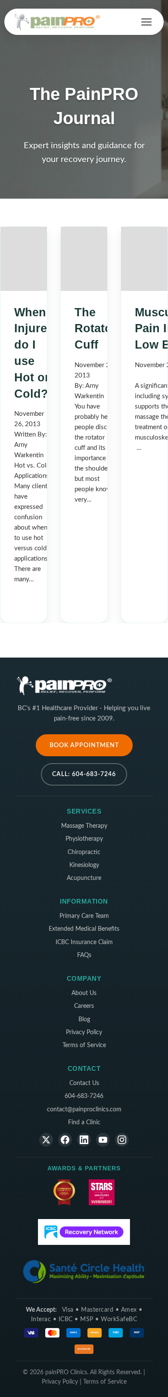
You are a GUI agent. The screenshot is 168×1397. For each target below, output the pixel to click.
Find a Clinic (84, 1122)
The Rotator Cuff (96, 329)
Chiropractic (84, 852)
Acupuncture (84, 878)
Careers (84, 1006)
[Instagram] (122, 1140)
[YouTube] (103, 1140)
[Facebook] (65, 1140)
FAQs (84, 955)
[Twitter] (46, 1140)
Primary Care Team (84, 916)
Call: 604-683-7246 (84, 774)
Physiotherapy (84, 839)
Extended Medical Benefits (84, 929)
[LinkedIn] (84, 1140)
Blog (84, 1020)
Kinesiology (84, 865)
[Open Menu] (146, 22)
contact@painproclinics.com (84, 1110)
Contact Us (84, 1083)
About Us (84, 993)
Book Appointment (84, 745)
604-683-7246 (84, 1096)
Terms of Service (84, 1045)
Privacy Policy (84, 1032)
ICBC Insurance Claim (84, 942)
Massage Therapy (84, 826)
